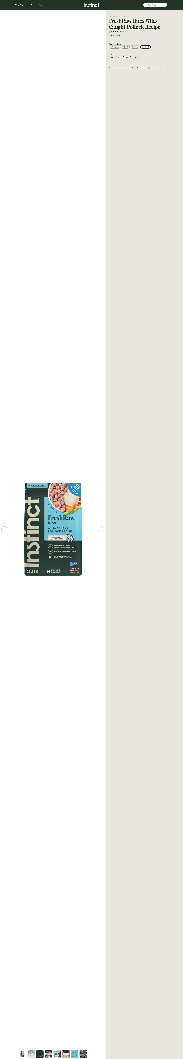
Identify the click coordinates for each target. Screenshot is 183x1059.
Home (111, 16)
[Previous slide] (4, 529)
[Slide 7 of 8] (74, 1054)
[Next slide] (101, 529)
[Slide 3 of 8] (40, 1054)
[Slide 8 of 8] (83, 1054)
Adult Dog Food (119, 16)
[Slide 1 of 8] (22, 1054)
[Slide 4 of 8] (48, 1054)
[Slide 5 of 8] (57, 1054)
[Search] (155, 5)
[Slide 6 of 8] (66, 1054)
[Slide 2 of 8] (31, 1054)
